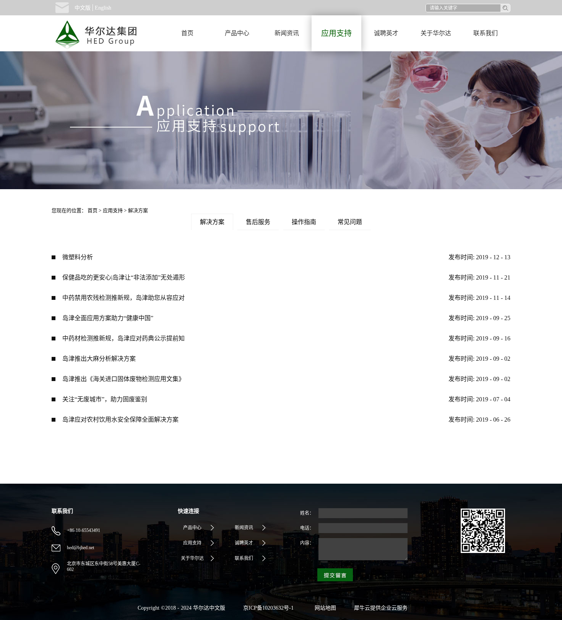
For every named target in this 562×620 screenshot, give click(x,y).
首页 (187, 33)
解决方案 (138, 210)
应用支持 (113, 210)
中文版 (83, 8)
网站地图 (324, 608)
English (103, 8)
